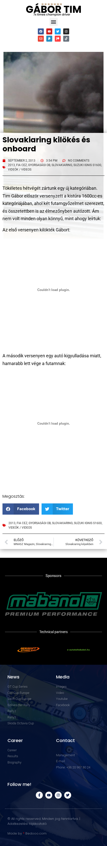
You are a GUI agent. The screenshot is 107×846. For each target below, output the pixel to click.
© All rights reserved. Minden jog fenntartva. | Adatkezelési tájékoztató (43, 821)
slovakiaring (62, 165)
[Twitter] (58, 31)
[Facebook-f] (39, 795)
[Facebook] (41, 31)
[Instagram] (66, 31)
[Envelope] (41, 39)
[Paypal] (49, 39)
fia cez (21, 165)
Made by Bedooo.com (27, 833)
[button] (54, 22)
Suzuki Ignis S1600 (87, 165)
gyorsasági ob (39, 165)
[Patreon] (58, 39)
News (13, 677)
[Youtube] (49, 31)
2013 (11, 165)
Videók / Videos (19, 169)
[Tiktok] (66, 39)
